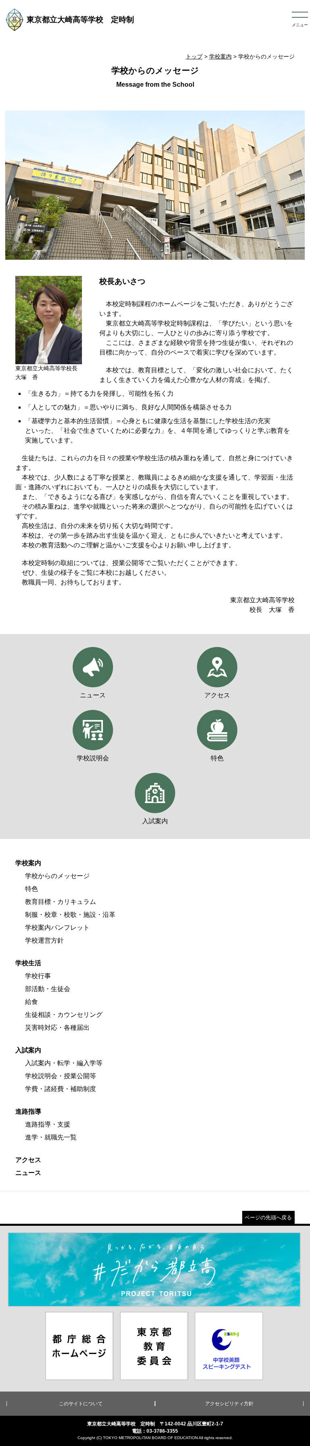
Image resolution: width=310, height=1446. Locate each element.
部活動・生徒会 (47, 988)
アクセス (28, 1159)
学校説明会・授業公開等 (60, 1076)
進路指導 (28, 1111)
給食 (31, 1001)
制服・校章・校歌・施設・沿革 (70, 914)
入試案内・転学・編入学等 (64, 1063)
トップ (194, 56)
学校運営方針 (44, 940)
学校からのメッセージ (57, 875)
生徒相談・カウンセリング (64, 1014)
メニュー (300, 25)
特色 (31, 888)
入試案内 (28, 1050)
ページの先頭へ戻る (268, 1217)
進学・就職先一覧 (51, 1137)
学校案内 (220, 56)
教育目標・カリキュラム (60, 901)
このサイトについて (81, 1403)
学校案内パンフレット (57, 927)
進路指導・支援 (47, 1124)
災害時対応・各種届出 (57, 1027)
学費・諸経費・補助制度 (60, 1088)
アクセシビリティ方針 (229, 1403)
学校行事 (38, 975)
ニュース (28, 1172)
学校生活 (28, 963)
